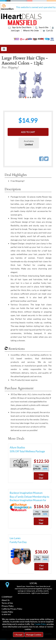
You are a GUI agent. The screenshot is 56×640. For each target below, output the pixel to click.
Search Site (43, 27)
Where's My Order (31, 30)
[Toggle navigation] (4, 49)
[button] (7, 85)
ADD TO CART (28, 132)
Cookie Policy (40, 624)
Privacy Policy (8, 606)
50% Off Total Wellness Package (27, 451)
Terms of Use (7, 603)
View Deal (41, 476)
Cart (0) (49, 30)
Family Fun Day (18, 542)
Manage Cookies (33, 634)
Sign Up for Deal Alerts (22, 27)
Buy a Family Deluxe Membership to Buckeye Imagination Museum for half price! (29, 497)
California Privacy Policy (12, 609)
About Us (6, 600)
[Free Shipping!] (28, 85)
